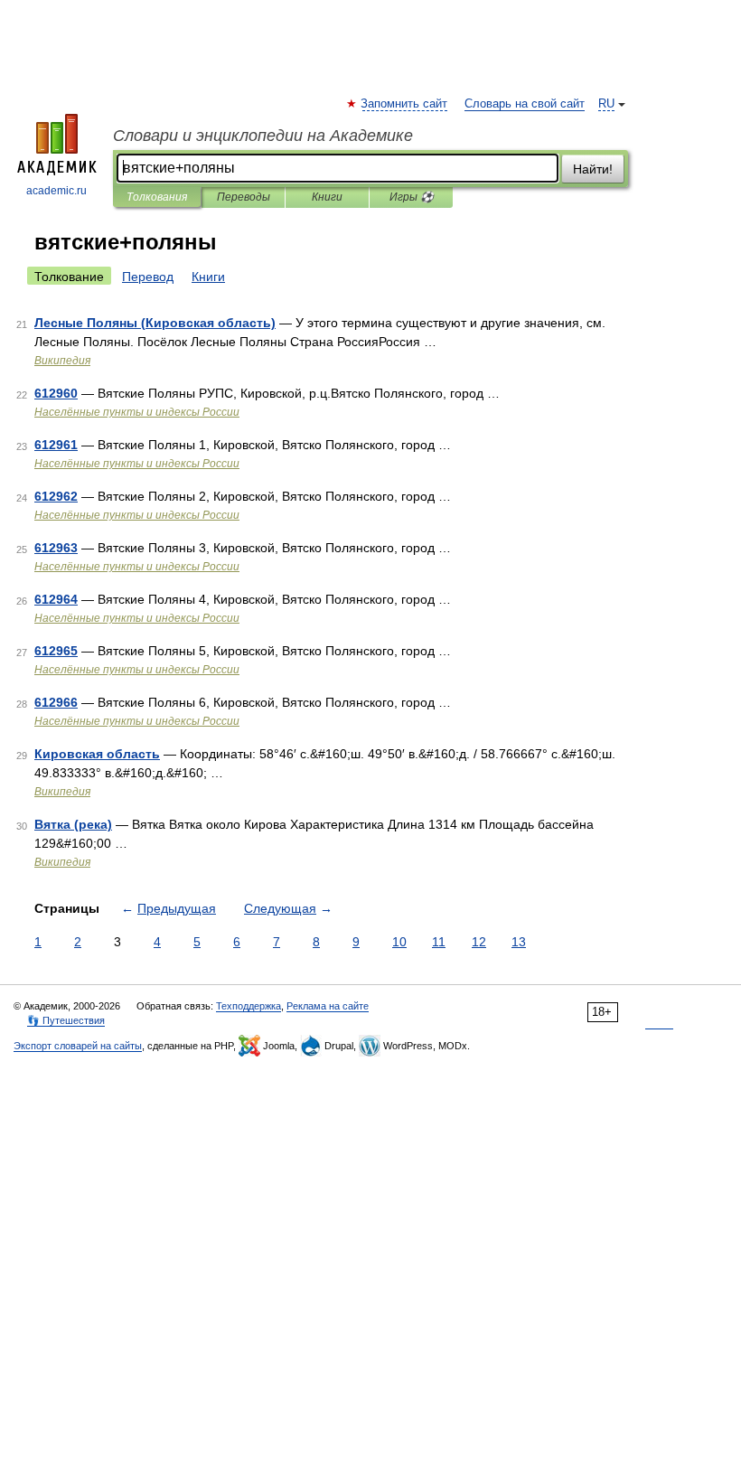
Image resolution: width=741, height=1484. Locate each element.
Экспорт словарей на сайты (78, 1045)
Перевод (148, 276)
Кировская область (97, 754)
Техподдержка (248, 1005)
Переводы (243, 197)
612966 (56, 702)
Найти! (593, 169)
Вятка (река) (73, 824)
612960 (56, 393)
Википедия (62, 360)
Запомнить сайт (404, 104)
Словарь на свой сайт (524, 104)
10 (399, 942)
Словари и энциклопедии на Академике (263, 136)
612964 (56, 599)
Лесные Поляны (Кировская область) (155, 322)
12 (479, 942)
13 (518, 942)
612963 (56, 547)
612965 (56, 650)
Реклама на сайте (327, 1005)
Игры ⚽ (411, 197)
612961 (56, 444)
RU (606, 104)
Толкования (157, 197)
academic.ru (56, 190)
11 (439, 942)
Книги (327, 197)
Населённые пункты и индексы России (136, 412)
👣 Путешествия (66, 1020)
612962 (56, 496)
